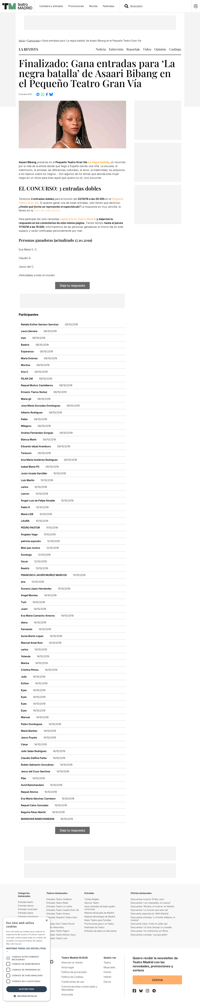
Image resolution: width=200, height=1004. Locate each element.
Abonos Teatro (91, 902)
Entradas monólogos (28, 916)
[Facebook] (134, 990)
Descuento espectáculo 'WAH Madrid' (150, 913)
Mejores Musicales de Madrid (99, 912)
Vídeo (147, 49)
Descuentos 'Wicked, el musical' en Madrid (152, 906)
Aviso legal (67, 967)
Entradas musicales (27, 909)
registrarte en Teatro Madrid (78, 219)
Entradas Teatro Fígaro (57, 931)
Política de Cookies (72, 976)
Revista (93, 6)
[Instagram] (147, 990)
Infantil (107, 976)
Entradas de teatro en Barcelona (100, 931)
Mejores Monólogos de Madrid (99, 916)
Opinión (160, 49)
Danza (107, 981)
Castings (175, 49)
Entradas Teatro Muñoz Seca (61, 934)
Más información (14, 943)
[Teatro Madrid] (17, 6)
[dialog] (26, 959)
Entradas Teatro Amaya (58, 913)
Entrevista (116, 49)
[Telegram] (154, 990)
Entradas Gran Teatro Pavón (60, 923)
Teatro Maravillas (55, 927)
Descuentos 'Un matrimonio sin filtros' (149, 931)
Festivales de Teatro (94, 927)
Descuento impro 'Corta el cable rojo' (149, 923)
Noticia (101, 49)
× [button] (46, 920)
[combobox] (158, 6)
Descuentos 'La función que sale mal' (149, 910)
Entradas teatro (25, 902)
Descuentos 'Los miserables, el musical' (151, 902)
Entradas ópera (25, 912)
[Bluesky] (141, 990)
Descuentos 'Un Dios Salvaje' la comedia (151, 927)
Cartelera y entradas (51, 6)
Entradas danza (26, 905)
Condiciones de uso (72, 981)
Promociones (76, 6)
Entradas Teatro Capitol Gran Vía (62, 910)
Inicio (22, 40)
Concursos (33, 40)
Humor (107, 972)
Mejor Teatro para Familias (97, 920)
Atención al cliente (71, 962)
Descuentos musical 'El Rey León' (148, 899)
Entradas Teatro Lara (56, 938)
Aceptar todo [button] (26, 989)
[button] (26, 950)
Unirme (157, 980)
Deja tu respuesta (72, 285)
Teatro (107, 962)
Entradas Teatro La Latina (59, 906)
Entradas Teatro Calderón (59, 899)
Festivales (108, 6)
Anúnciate (67, 994)
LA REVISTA (28, 49)
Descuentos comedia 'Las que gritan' (149, 934)
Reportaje (133, 49)
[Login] (196, 6)
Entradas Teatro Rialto (57, 902)
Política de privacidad (74, 972)
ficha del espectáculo (47, 210)
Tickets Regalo (91, 899)
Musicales (109, 967)
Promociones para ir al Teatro (99, 923)
